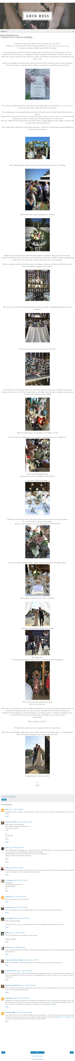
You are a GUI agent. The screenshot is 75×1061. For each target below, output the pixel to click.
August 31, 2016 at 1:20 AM (24, 1012)
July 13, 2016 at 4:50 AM (24, 971)
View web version (37, 1056)
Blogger (41, 1059)
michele (7, 947)
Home (37, 1052)
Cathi (7, 867)
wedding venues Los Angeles (62, 1017)
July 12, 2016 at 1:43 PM (31, 960)
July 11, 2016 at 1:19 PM (17, 932)
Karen (7, 847)
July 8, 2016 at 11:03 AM (16, 867)
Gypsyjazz (55, 1002)
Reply (7, 816)
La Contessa (9, 880)
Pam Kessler (9, 907)
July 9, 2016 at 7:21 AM (20, 880)
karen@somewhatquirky (12, 985)
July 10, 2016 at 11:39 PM (21, 918)
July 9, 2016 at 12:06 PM (19, 896)
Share (4, 799)
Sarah (7, 809)
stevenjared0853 (10, 1012)
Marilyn (7, 932)
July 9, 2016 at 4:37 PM (20, 907)
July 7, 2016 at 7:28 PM (25, 822)
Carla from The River (11, 822)
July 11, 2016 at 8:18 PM (18, 947)
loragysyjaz (8, 998)
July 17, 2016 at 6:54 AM (28, 985)
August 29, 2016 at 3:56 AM (21, 998)
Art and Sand (9, 918)
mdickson (8, 896)
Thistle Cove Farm (11, 971)
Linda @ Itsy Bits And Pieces (14, 960)
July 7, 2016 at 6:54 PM (16, 809)
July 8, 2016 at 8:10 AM (16, 847)
